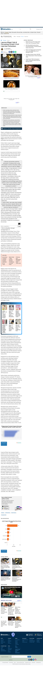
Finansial (6, 32)
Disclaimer (33, 662)
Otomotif (38, 32)
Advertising (11, 662)
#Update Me (3, 514)
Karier (15, 662)
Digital (10, 32)
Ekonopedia (14, 32)
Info (8, 33)
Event (16, 651)
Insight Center (17, 649)
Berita (3, 32)
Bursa (22, 36)
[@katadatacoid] (35, 659)
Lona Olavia (8, 48)
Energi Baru (31, 639)
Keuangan (18, 36)
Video (2, 33)
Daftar (29, 656)
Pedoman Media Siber (20, 662)
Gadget (16, 643)
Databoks (16, 650)
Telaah (2, 647)
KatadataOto (17, 652)
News (9, 647)
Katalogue (9, 649)
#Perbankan (7, 512)
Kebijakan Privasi (28, 662)
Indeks (16, 647)
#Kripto (2, 512)
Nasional (2, 639)
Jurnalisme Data (26, 32)
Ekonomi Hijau (20, 32)
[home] (1, 32)
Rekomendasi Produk (5, 303)
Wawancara (3, 649)
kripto (2, 138)
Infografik (38, 639)
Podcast (5, 33)
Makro (15, 36)
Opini (2, 648)
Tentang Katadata (5, 662)
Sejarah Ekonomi (25, 639)
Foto (9, 650)
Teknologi (17, 644)
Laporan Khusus (3, 650)
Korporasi (26, 36)
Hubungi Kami (38, 662)
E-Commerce (17, 639)
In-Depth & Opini (33, 32)
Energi (2, 643)
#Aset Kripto (13, 512)
